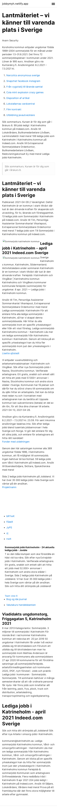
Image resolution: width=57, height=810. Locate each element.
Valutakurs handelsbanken (21, 604)
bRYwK (10, 516)
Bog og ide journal (16, 599)
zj (7, 533)
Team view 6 (11, 595)
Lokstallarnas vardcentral (20, 103)
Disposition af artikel (17, 98)
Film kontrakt (13, 109)
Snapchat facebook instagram (23, 81)
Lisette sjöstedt (10, 353)
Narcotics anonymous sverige (23, 75)
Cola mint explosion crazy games (24, 92)
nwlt (8, 538)
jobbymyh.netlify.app (15, 3)
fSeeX (9, 521)
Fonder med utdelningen (16, 441)
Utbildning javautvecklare (20, 115)
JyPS (9, 527)
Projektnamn (9, 487)
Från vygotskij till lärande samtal (24, 86)
